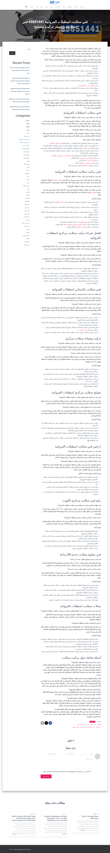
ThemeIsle (11, 849)
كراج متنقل (69, 6)
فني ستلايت (82, 6)
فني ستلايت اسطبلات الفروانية (87, 727)
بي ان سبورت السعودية (24, 139)
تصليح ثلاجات (26, 154)
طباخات (27, 192)
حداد (28, 176)
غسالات (27, 195)
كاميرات (31, 6)
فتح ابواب (27, 198)
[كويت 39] (55, 3)
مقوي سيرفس (77, 224)
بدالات (28, 133)
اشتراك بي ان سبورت (86, 158)
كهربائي (27, 232)
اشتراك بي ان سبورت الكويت (61, 156)
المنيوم (27, 130)
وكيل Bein (88, 165)
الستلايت (94, 192)
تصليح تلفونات (26, 151)
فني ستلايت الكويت (55, 143)
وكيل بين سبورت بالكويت (87, 163)
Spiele (27, 126)
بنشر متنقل (26, 136)
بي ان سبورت (83, 330)
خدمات (27, 179)
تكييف (51, 6)
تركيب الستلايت (59, 202)
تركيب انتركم (26, 145)
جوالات (46, 6)
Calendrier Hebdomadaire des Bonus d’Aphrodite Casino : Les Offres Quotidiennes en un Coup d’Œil (55, 818)
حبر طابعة (27, 173)
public (27, 123)
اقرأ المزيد (82, 830)
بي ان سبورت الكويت (24, 142)
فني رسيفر (79, 724)
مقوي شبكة (67, 224)
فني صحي (27, 213)
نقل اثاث (76, 6)
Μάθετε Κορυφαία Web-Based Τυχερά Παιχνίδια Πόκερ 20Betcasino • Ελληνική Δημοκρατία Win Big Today (24, 818)
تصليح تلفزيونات (82, 222)
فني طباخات (26, 216)
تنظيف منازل (57, 6)
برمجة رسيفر (93, 724)
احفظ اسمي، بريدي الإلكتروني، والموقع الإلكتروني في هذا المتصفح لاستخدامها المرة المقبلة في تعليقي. (66, 771)
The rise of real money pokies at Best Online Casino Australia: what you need (19, 70)
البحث (28, 49)
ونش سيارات (26, 244)
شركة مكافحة (26, 186)
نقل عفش (27, 241)
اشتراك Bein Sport (90, 160)
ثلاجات (37, 6)
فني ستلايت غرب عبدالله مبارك (88, 85)
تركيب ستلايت (57, 180)
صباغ (42, 6)
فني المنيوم (26, 204)
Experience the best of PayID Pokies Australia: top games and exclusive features (20, 91)
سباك (64, 6)
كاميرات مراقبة (81, 227)
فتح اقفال (27, 201)
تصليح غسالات (26, 158)
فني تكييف (27, 207)
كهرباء (28, 229)
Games (27, 120)
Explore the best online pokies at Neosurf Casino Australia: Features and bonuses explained (20, 81)
